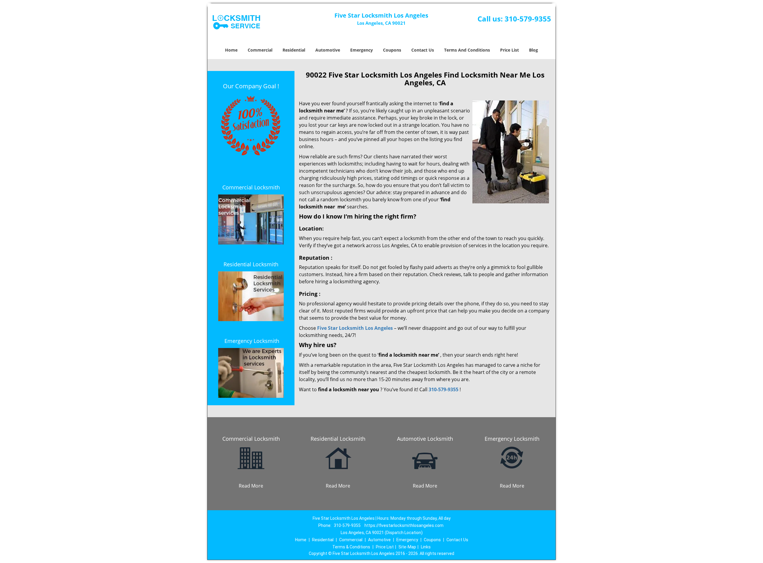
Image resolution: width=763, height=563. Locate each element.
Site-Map (407, 547)
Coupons (392, 50)
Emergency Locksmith (251, 340)
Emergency (361, 50)
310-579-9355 (528, 19)
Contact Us (422, 50)
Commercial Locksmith (251, 187)
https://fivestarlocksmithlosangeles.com (404, 525)
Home (231, 50)
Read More (251, 485)
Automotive (327, 50)
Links (426, 547)
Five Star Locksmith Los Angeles (355, 328)
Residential (294, 50)
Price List (509, 50)
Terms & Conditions (351, 547)
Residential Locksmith (251, 264)
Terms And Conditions (467, 50)
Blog (533, 50)
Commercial (260, 50)
